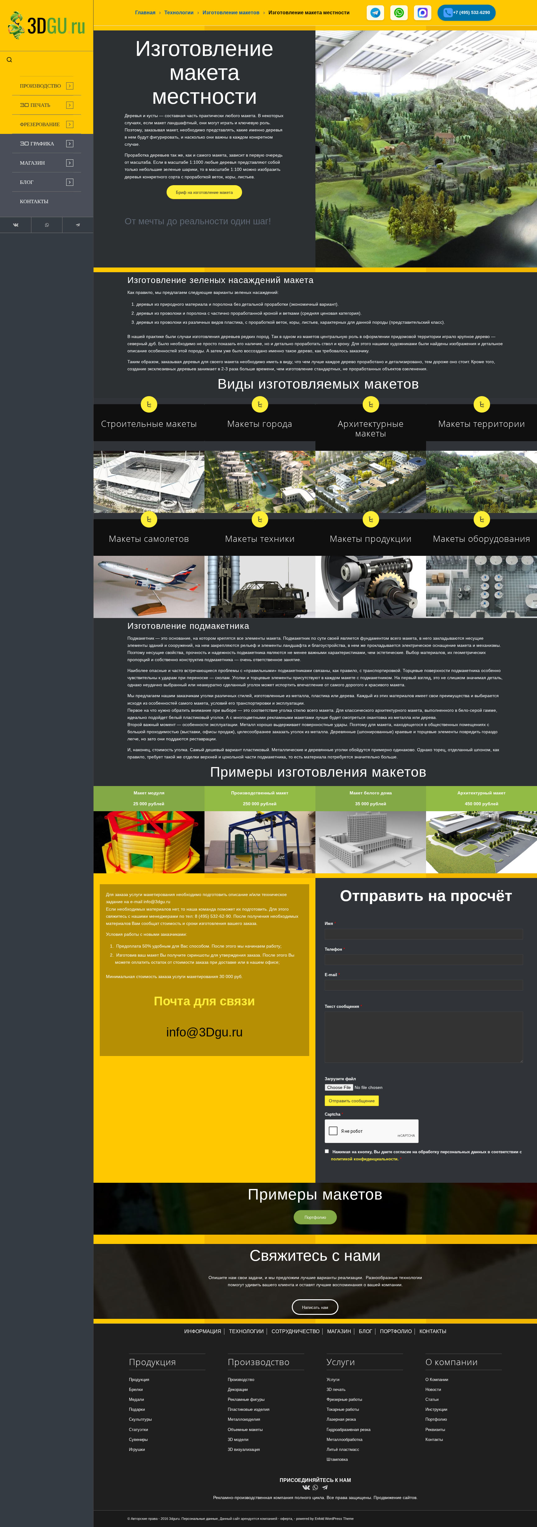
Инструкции (436, 1409)
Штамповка (337, 1459)
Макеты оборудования (481, 538)
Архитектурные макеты (371, 428)
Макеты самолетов (149, 538)
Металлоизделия (244, 1419)
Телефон (335, 949)
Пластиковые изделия (248, 1409)
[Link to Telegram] (77, 225)
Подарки (137, 1409)
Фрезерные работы (344, 1399)
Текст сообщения (343, 1006)
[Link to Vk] (15, 225)
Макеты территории (481, 423)
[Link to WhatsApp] (46, 225)
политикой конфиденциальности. (365, 1159)
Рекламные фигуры (246, 1399)
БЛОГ (365, 1331)
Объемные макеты (245, 1429)
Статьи (431, 1399)
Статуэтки (138, 1429)
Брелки (136, 1389)
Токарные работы (343, 1409)
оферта (286, 1518)
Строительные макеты (149, 423)
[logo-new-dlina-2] (46, 25)
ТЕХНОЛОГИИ (246, 1331)
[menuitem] (46, 85)
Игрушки (137, 1449)
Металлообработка (344, 1439)
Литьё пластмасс (343, 1449)
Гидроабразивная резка (348, 1429)
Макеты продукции (371, 538)
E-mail (332, 974)
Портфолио (436, 1419)
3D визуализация (244, 1449)
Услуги (333, 1379)
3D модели (238, 1439)
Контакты (434, 1439)
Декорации (238, 1389)
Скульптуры (140, 1419)
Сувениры (138, 1439)
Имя (330, 923)
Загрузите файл (340, 1079)
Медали (136, 1399)
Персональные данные (199, 1518)
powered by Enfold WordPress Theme (325, 1518)
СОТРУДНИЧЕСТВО (295, 1331)
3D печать (336, 1389)
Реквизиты (435, 1429)
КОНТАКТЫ (433, 1331)
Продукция (139, 1379)
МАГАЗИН (339, 1331)
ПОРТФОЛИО (396, 1331)
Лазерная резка (341, 1419)
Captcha (334, 1114)
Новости (433, 1389)
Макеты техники (260, 538)
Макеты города (259, 423)
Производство (241, 1379)
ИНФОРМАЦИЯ (202, 1331)
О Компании (436, 1379)
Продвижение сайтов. (396, 1497)
